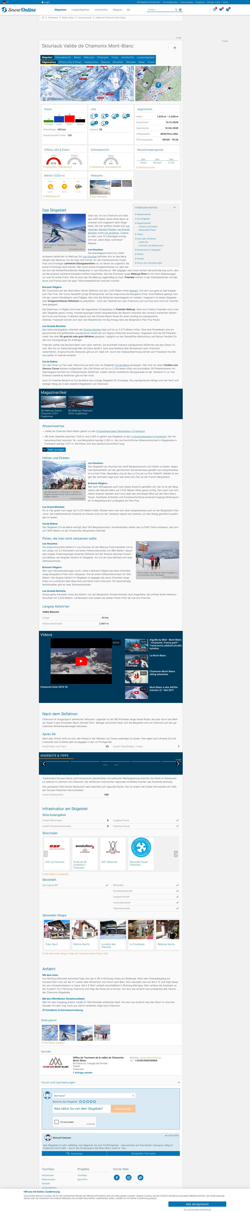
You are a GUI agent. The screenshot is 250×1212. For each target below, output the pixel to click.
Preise (115, 57)
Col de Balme (111, 232)
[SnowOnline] (18, 9)
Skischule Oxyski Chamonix (139, 863)
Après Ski (143, 242)
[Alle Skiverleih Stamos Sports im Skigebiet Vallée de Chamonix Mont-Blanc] (85, 930)
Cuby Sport (51, 944)
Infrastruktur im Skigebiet (149, 250)
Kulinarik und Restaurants (151, 246)
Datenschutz (48, 1179)
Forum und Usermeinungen (149, 263)
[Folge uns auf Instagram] (129, 1177)
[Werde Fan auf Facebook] (117, 1177)
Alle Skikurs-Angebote (56, 874)
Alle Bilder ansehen (54, 1043)
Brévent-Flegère (107, 229)
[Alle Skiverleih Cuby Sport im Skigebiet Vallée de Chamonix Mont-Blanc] (57, 930)
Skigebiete (61, 9)
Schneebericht (63, 57)
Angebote (199, 2)
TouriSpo (82, 1175)
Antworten (76, 1153)
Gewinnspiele (187, 2)
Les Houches (90, 256)
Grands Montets (92, 329)
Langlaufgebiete (146, 57)
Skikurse (105, 62)
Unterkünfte (127, 57)
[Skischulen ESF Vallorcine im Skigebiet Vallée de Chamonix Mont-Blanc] (113, 847)
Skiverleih (118, 62)
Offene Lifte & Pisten (70, 62)
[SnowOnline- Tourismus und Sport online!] (44, 17)
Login (47, 2)
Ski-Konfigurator (170, 2)
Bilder (142, 62)
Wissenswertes (144, 214)
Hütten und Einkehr (148, 227)
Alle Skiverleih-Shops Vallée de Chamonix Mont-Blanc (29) (76, 953)
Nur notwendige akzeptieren (197, 1209)
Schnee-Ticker (213, 2)
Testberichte (91, 62)
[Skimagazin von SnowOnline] (140, 1177)
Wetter (77, 57)
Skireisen (131, 62)
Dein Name (60, 1096)
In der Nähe (180, 10)
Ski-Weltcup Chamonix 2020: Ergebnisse (80, 412)
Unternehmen (49, 1187)
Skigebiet (47, 57)
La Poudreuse (137, 944)
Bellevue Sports (166, 944)
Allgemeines (49, 62)
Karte (225, 2)
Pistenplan (103, 57)
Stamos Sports (81, 944)
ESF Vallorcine (109, 861)
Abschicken (123, 1109)
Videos (140, 234)
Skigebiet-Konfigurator (150, 2)
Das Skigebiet (143, 219)
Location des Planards (108, 945)
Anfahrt (140, 254)
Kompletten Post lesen (143, 1153)
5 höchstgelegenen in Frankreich (149, 436)
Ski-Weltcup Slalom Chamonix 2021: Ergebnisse (51, 413)
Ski (128, 9)
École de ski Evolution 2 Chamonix (80, 864)
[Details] (53, 402)
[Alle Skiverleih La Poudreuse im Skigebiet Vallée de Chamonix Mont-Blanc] (141, 930)
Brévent (134, 290)
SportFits (82, 1179)
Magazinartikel (144, 223)
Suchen (176, 10)
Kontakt (140, 259)
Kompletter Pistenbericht (58, 167)
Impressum (48, 1175)
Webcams (89, 57)
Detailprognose (146, 167)
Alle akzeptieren (197, 1204)
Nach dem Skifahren (146, 239)
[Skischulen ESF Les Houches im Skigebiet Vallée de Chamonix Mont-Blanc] (57, 847)
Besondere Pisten (147, 230)
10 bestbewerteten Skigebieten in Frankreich (120, 431)
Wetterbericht (52, 196)
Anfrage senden (83, 1072)
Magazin (117, 9)
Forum (151, 62)
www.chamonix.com (150, 1057)
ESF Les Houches (54, 861)
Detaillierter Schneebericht (106, 167)
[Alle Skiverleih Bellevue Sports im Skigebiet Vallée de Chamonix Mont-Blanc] (169, 930)
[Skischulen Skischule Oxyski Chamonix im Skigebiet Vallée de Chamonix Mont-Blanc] (141, 847)
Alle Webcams (99, 196)
